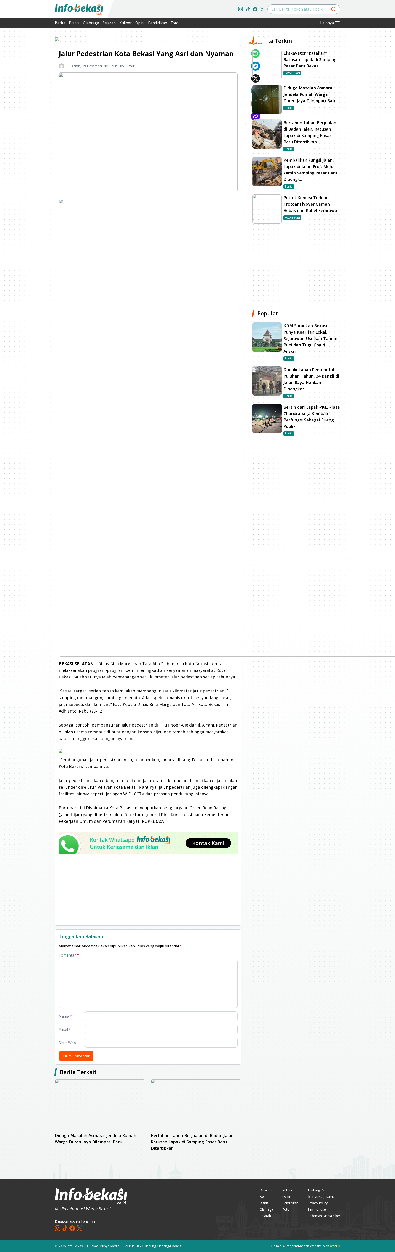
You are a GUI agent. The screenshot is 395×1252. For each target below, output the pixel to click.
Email (65, 1029)
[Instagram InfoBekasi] (240, 9)
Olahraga (91, 22)
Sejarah (109, 22)
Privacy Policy (317, 1203)
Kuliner (125, 22)
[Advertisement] (30, 105)
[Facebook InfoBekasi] (255, 9)
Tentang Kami (317, 1190)
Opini (139, 22)
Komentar (69, 955)
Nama (65, 1016)
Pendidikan (157, 22)
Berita (60, 22)
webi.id (335, 1246)
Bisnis (74, 22)
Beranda (266, 1190)
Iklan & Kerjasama (321, 1196)
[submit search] (333, 9)
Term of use (316, 1209)
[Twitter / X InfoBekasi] (262, 9)
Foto (175, 22)
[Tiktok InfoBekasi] (248, 9)
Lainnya (327, 22)
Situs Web (67, 1042)
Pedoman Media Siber (323, 1216)
